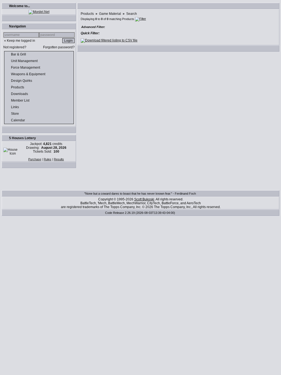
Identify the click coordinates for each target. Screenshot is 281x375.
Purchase (34, 159)
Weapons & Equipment (28, 74)
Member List (20, 100)
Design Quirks (22, 81)
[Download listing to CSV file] (109, 40)
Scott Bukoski (144, 199)
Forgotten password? (59, 47)
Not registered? (14, 47)
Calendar (18, 120)
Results (59, 159)
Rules (47, 159)
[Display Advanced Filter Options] (140, 19)
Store (15, 114)
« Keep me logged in (19, 41)
